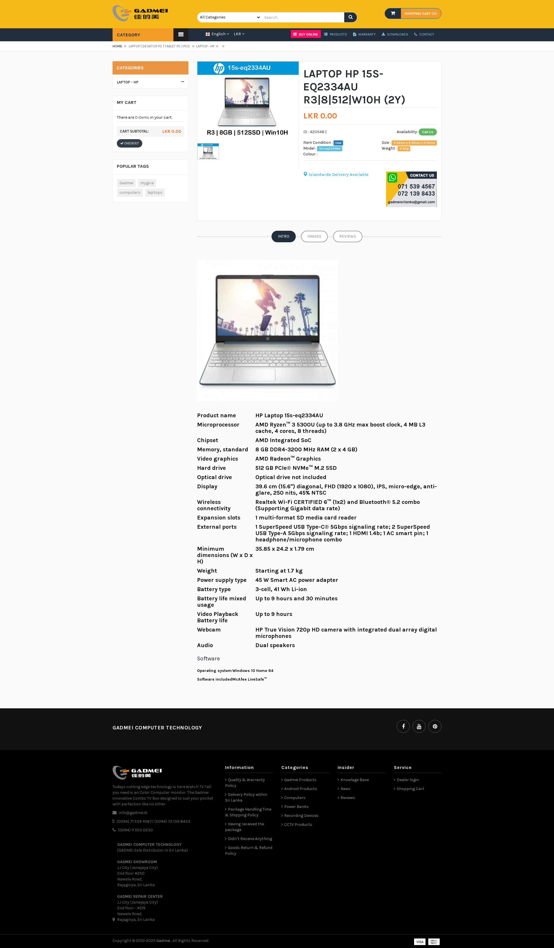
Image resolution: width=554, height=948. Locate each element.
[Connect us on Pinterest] (434, 726)
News (345, 788)
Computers (295, 797)
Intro (283, 236)
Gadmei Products (300, 779)
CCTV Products (298, 824)
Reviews (347, 236)
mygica (147, 182)
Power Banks (296, 806)
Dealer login (408, 779)
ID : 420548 (313, 131)
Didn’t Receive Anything (250, 838)
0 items (142, 117)
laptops (154, 192)
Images (314, 236)
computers (130, 192)
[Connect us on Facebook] (403, 726)
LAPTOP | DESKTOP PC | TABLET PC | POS (159, 46)
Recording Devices (301, 815)
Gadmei (126, 182)
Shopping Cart (410, 788)
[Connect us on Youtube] (419, 726)
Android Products (300, 788)
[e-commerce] (140, 12)
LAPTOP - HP (203, 46)
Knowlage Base (354, 779)
